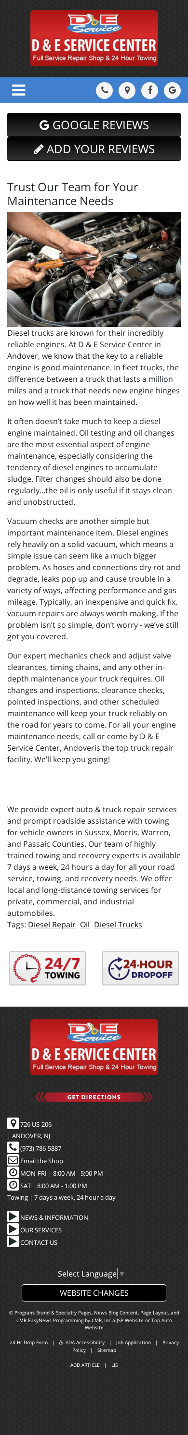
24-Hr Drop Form (29, 1342)
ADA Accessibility (84, 1342)
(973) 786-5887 (40, 1148)
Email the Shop (41, 1160)
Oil (85, 924)
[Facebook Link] (149, 90)
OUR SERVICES (40, 1230)
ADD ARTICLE (85, 1365)
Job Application (133, 1342)
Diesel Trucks (118, 924)
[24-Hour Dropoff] (140, 968)
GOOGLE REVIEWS (99, 125)
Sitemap (106, 1350)
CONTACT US (38, 1242)
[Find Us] (127, 90)
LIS (114, 1365)
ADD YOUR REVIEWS (99, 149)
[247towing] (47, 968)
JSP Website (130, 1320)
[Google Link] (172, 90)
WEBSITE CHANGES (94, 1293)
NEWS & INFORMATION (53, 1217)
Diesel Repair (52, 924)
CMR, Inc (101, 1320)
